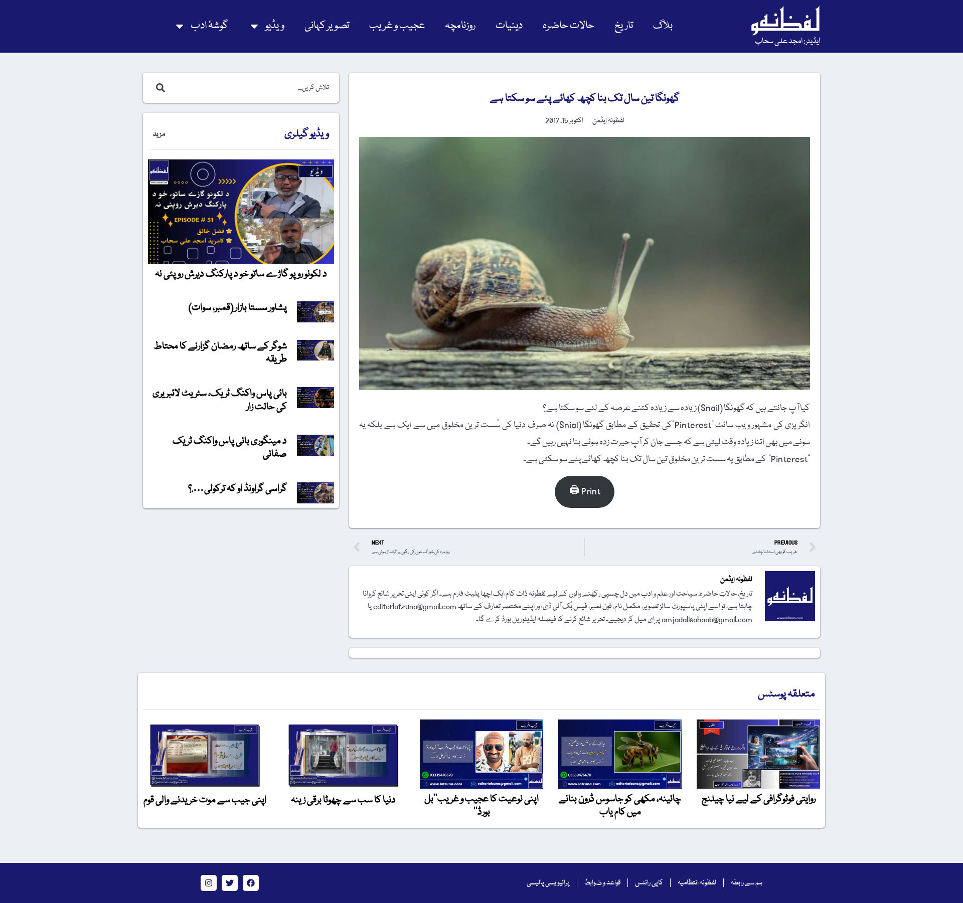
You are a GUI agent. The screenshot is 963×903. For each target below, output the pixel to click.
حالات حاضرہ (568, 26)
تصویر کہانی (326, 26)
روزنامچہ (460, 26)
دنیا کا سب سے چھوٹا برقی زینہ (343, 800)
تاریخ (623, 26)
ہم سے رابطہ (746, 882)
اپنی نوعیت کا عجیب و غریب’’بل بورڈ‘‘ (481, 806)
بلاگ (663, 26)
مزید (159, 134)
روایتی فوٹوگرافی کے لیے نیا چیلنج (759, 799)
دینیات (509, 26)
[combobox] (251, 88)
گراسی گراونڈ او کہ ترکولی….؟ (237, 488)
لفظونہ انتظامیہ (697, 882)
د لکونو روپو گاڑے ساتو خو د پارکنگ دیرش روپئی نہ (241, 274)
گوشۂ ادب (209, 26)
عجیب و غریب (397, 26)
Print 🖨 (584, 491)
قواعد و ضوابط (602, 882)
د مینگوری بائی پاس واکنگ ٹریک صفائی (230, 448)
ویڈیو (274, 26)
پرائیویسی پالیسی (548, 882)
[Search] (158, 88)
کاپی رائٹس (649, 882)
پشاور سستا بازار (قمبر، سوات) (238, 307)
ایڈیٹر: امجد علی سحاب (787, 42)
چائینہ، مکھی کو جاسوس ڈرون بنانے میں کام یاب (620, 806)
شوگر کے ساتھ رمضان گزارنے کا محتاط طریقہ (220, 353)
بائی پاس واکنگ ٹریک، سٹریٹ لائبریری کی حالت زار (219, 400)
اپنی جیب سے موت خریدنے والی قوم (204, 800)
